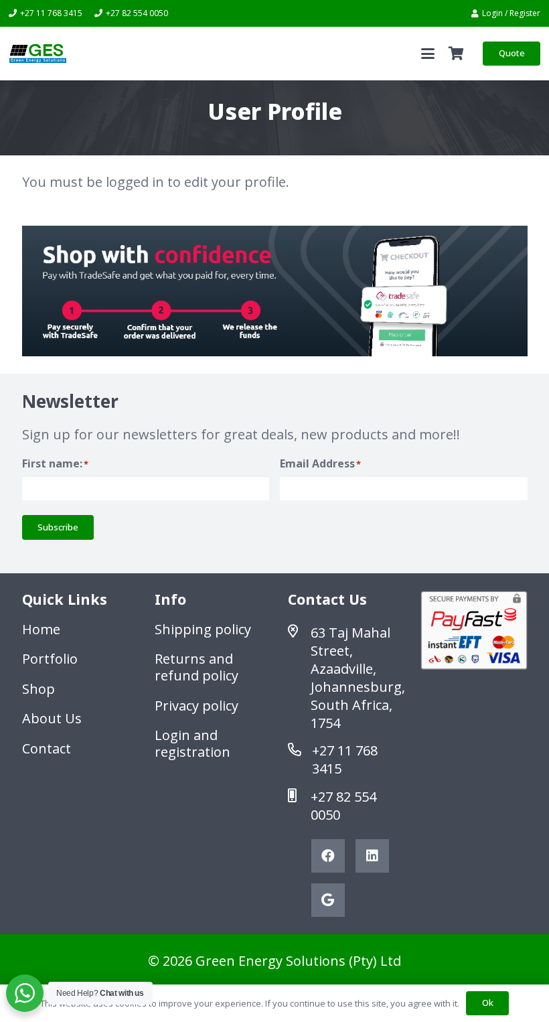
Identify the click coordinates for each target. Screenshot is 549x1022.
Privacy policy (196, 706)
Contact (46, 748)
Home (41, 629)
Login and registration (192, 743)
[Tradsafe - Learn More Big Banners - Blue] (275, 291)
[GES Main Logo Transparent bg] (38, 54)
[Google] (328, 900)
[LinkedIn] (372, 856)
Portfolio (50, 659)
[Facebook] (328, 856)
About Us (52, 718)
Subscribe (57, 527)
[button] (427, 53)
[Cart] (456, 53)
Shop (38, 689)
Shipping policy (203, 629)
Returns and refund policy (196, 667)
